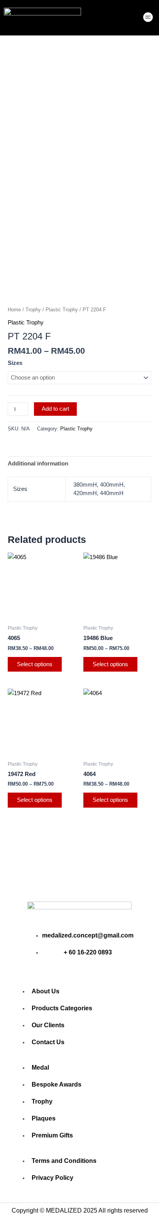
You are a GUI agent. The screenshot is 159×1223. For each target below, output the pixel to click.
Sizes (15, 363)
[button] (148, 18)
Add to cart (55, 409)
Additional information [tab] (38, 463)
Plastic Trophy (62, 309)
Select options (34, 664)
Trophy (33, 309)
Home (14, 309)
